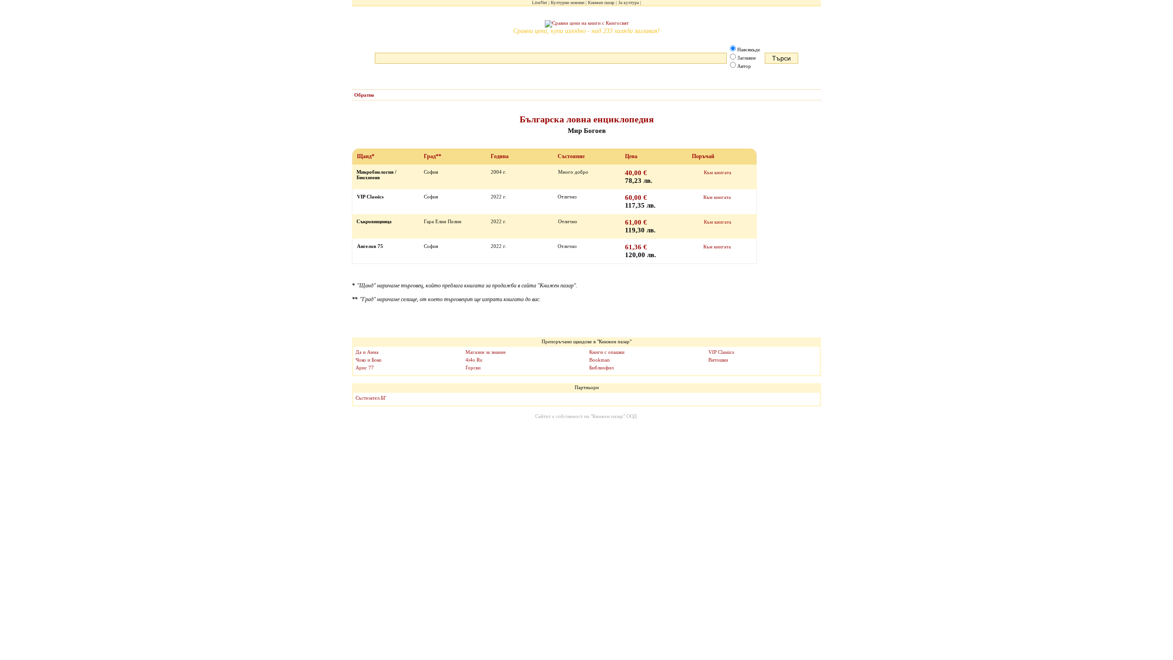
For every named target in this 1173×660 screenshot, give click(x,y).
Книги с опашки (607, 352)
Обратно (364, 95)
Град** (432, 156)
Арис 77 (365, 367)
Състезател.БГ (371, 398)
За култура (628, 2)
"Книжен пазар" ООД (614, 416)
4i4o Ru (474, 360)
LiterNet (539, 2)
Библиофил (601, 367)
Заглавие (746, 57)
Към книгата (717, 172)
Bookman (599, 360)
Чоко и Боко (369, 360)
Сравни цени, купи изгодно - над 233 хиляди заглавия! (586, 31)
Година (500, 156)
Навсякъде (748, 49)
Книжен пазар (601, 2)
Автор (744, 66)
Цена (631, 156)
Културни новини (567, 2)
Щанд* (365, 156)
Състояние (571, 156)
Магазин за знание (486, 352)
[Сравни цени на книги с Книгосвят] (587, 24)
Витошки (718, 360)
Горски (473, 367)
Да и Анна (367, 352)
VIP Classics (721, 352)
